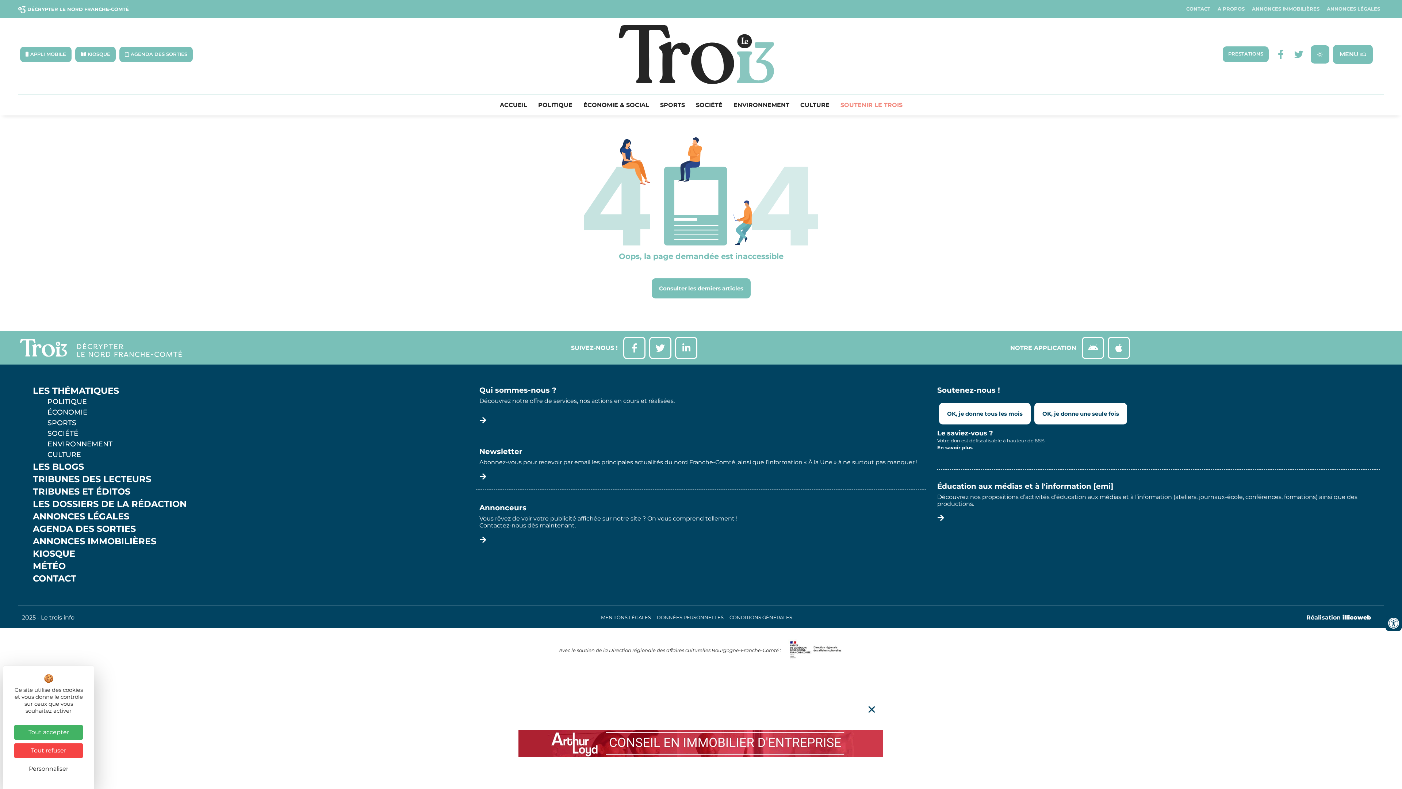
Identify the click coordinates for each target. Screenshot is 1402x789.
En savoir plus (955, 447)
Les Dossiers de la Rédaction (110, 504)
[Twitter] (1298, 54)
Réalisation (1338, 617)
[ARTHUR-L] (701, 743)
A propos (1231, 9)
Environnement (761, 105)
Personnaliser (48, 768)
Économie (67, 412)
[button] (871, 709)
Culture (815, 105)
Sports (672, 105)
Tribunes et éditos (81, 491)
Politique (555, 105)
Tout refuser (48, 750)
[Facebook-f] (1280, 54)
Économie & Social (616, 105)
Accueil (513, 105)
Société (709, 105)
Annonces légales (1353, 9)
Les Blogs (58, 466)
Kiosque (54, 553)
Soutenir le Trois (871, 105)
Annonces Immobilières (1285, 9)
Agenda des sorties (84, 529)
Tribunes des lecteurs (92, 479)
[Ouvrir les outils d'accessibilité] (1394, 623)
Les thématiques (76, 390)
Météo (49, 566)
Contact (1198, 9)
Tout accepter (48, 732)
